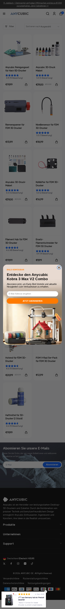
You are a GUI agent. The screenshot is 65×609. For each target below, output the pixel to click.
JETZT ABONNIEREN (32, 301)
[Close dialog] (59, 267)
